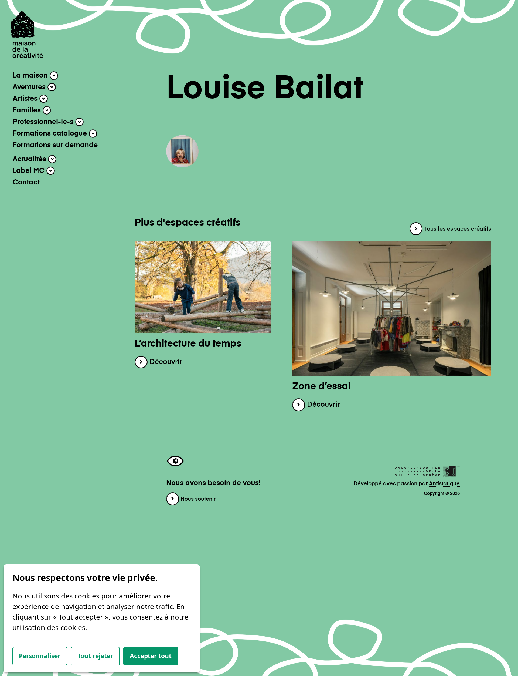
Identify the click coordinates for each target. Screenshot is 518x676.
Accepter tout (151, 656)
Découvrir (165, 362)
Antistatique (444, 483)
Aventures (30, 87)
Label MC (29, 170)
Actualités (30, 159)
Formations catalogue (51, 133)
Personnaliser (39, 656)
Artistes (26, 98)
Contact (26, 182)
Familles (28, 110)
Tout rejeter (95, 656)
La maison (31, 75)
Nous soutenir (197, 499)
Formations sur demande (55, 145)
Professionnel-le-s (44, 122)
